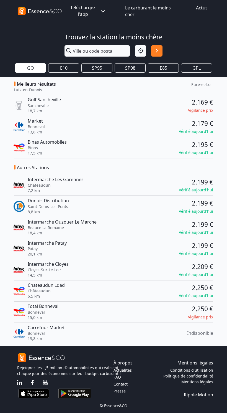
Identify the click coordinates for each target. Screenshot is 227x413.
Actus (202, 8)
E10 (64, 68)
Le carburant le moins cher (148, 11)
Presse (120, 391)
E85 (163, 68)
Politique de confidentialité (188, 376)
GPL (196, 68)
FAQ (117, 377)
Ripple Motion (198, 395)
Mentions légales (197, 381)
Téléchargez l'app (83, 10)
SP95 (97, 68)
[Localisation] (140, 51)
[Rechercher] (156, 51)
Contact (121, 384)
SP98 (130, 68)
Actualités (123, 370)
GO (30, 68)
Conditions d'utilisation (191, 370)
